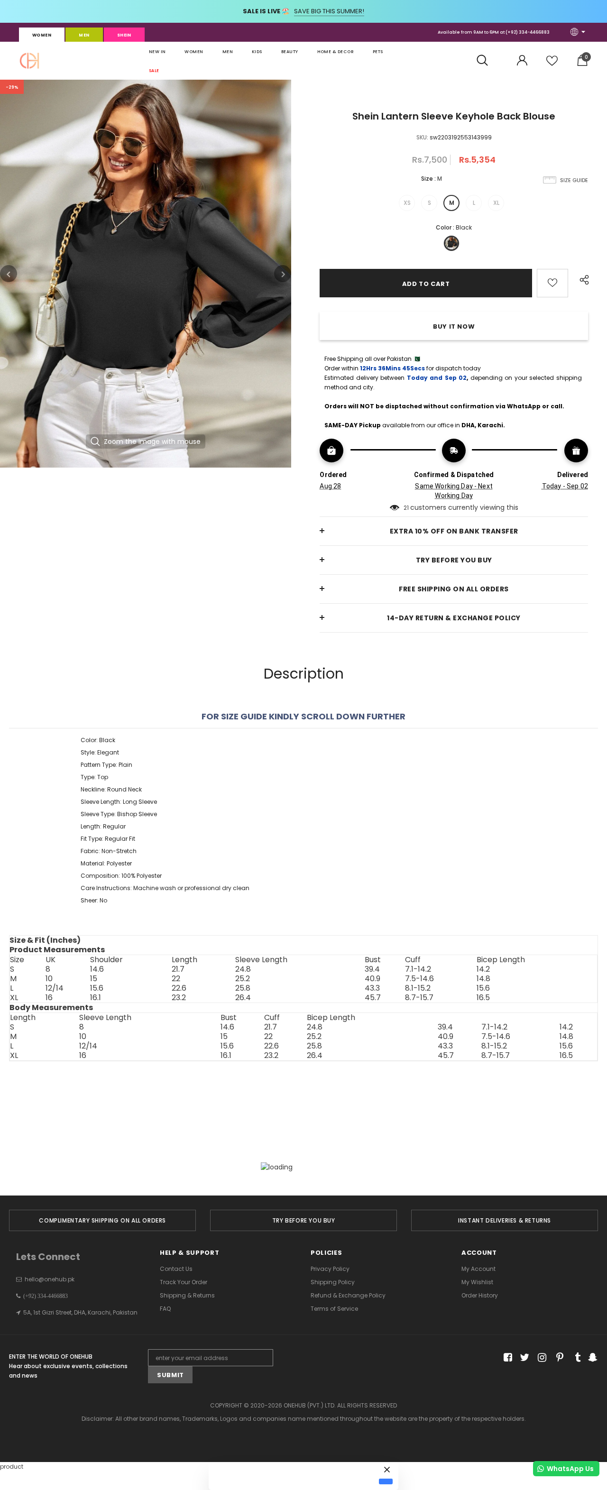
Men (84, 35)
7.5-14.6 (419, 979)
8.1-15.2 (418, 988)
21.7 (178, 969)
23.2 (179, 998)
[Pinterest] (557, 1358)
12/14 (55, 988)
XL (496, 203)
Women (41, 35)
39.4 (372, 969)
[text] (303, 820)
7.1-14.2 (418, 969)
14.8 (483, 979)
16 (49, 998)
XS (407, 203)
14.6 (97, 969)
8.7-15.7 (419, 998)
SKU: (422, 137)
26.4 (243, 998)
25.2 (242, 979)
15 (93, 979)
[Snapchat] (592, 1358)
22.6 (179, 988)
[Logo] (29, 60)
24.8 (243, 969)
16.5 (483, 998)
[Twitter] (523, 1358)
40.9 (372, 979)
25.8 (242, 988)
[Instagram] (540, 1358)
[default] (386, 1481)
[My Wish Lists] (552, 64)
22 (176, 979)
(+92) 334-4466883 (528, 32)
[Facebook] (506, 1358)
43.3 (372, 988)
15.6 (96, 988)
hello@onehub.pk (49, 1279)
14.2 (483, 969)
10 (49, 979)
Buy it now (454, 326)
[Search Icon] (487, 60)
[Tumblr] (574, 1358)
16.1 (95, 998)
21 (406, 508)
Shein (124, 35)
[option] (145, 274)
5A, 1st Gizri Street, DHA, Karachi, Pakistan (80, 1312)
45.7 (373, 998)
